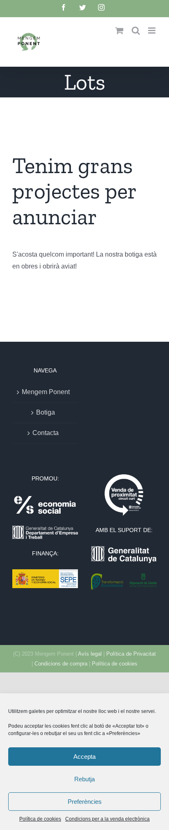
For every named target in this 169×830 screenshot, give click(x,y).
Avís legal (90, 654)
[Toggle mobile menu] (152, 30)
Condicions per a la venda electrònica (107, 819)
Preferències (85, 801)
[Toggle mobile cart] (119, 30)
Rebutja (84, 779)
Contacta (45, 432)
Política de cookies (40, 819)
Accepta (84, 756)
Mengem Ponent (46, 391)
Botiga (45, 412)
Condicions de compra (60, 664)
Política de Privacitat (131, 654)
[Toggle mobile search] (136, 30)
